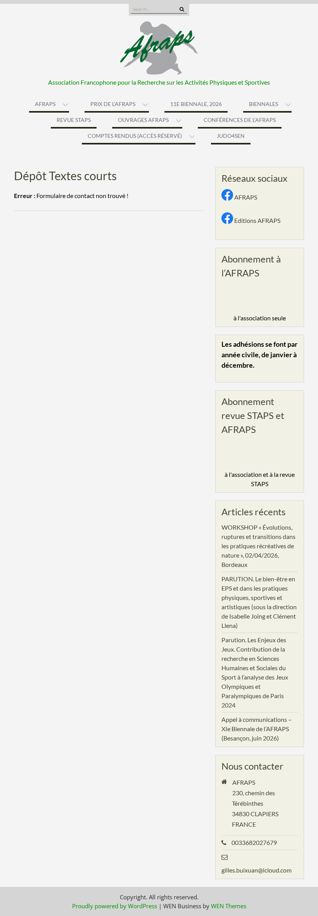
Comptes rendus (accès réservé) (135, 135)
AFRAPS (45, 104)
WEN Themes (228, 906)
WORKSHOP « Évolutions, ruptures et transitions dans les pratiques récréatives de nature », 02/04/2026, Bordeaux (258, 545)
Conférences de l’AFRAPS (240, 119)
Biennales (263, 104)
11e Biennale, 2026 (196, 104)
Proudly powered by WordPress (114, 906)
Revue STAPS (74, 119)
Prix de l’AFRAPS (112, 104)
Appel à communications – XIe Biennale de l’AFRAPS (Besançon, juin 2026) (256, 729)
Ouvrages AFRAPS (143, 119)
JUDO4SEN (231, 135)
